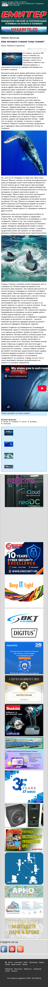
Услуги (10, 5)
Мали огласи (16, 964)
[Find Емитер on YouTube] (12, 949)
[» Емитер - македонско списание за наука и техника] (24, 17)
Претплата (21, 4)
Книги (26, 962)
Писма (7, 964)
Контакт (17, 5)
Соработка (40, 4)
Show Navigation (4, 5)
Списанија (18, 962)
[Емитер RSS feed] (21, 949)
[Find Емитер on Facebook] (4, 949)
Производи (33, 962)
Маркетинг (30, 4)
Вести (10, 962)
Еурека (41, 962)
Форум (24, 964)
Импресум (11, 4)
